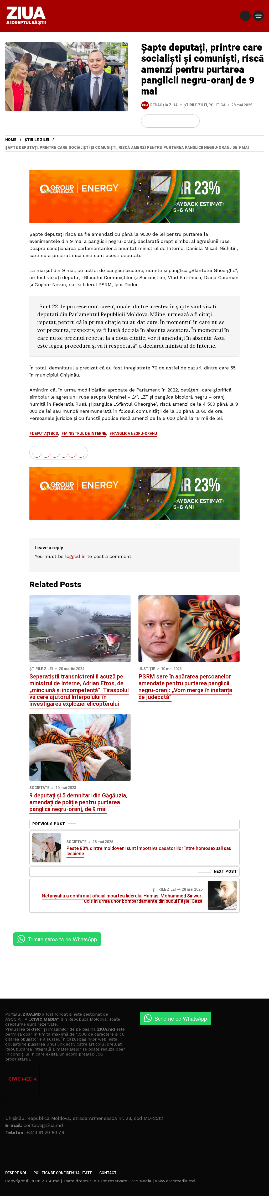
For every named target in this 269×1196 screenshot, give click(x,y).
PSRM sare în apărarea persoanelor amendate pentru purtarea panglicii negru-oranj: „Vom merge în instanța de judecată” (185, 686)
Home (11, 140)
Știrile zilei (195, 105)
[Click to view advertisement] (134, 196)
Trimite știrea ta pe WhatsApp (62, 939)
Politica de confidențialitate (62, 1173)
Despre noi (15, 1173)
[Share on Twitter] (157, 121)
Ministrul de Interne (85, 433)
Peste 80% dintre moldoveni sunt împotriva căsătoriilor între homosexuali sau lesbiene (148, 851)
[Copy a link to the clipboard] (192, 121)
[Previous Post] (46, 847)
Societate (39, 788)
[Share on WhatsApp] (166, 121)
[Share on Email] (184, 121)
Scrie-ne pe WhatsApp (180, 1018)
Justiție (146, 669)
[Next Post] (222, 895)
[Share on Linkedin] (175, 121)
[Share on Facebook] (148, 121)
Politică (217, 105)
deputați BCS (45, 433)
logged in (75, 556)
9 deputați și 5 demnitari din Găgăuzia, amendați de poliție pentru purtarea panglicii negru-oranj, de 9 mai (78, 802)
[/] (245, 16)
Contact (108, 1173)
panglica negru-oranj (134, 433)
